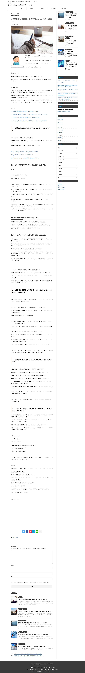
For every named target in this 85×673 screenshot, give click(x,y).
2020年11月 (60, 130)
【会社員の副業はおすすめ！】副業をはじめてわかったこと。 (33, 599)
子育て (42, 8)
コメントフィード (61, 187)
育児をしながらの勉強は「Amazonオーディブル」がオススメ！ (71, 42)
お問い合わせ (63, 8)
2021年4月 (60, 124)
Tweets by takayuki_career (64, 111)
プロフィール (53, 8)
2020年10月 (60, 132)
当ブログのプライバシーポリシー (48, 663)
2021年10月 (60, 119)
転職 (17, 537)
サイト (12, 576)
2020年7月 (60, 140)
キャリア (32, 8)
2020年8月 (60, 137)
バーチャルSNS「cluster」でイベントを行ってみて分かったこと (34, 646)
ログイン (59, 184)
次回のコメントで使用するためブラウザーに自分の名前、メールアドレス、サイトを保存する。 (31, 582)
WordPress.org (61, 189)
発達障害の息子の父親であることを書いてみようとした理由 (32, 623)
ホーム (21, 8)
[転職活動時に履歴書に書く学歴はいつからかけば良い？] (33, 531)
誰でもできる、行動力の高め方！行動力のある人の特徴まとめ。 (33, 634)
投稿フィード (60, 185)
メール (13, 571)
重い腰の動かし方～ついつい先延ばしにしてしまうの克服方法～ (28, 655)
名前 (12, 565)
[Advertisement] (32, 514)
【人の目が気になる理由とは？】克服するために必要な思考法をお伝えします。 (67, 86)
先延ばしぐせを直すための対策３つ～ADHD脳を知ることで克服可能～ (35, 611)
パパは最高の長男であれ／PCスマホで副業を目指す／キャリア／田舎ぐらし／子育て (42, 669)
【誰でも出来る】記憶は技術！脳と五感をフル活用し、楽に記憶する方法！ (67, 98)
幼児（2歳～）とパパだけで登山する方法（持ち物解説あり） (28, 654)
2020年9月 (60, 135)
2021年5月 (60, 122)
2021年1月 (60, 127)
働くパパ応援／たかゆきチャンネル (20, 5)
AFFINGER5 (53, 671)
